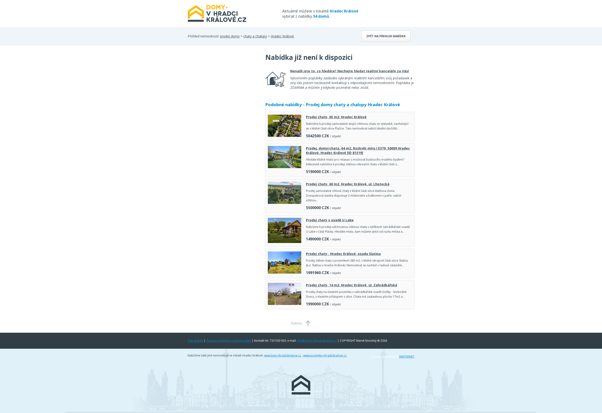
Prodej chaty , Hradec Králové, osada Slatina (343, 253)
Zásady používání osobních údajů (228, 341)
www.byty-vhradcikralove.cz (282, 355)
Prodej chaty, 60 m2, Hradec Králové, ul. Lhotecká (347, 184)
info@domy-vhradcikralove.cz (317, 341)
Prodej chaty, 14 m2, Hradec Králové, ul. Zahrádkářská (351, 285)
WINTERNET (406, 357)
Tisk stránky (195, 341)
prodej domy (230, 36)
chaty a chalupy (255, 36)
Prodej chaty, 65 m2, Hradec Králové (336, 117)
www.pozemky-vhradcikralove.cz (325, 355)
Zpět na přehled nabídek (386, 36)
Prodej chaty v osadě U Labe (330, 220)
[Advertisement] (223, 90)
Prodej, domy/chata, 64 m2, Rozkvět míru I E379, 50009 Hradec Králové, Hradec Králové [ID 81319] (358, 150)
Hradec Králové (282, 36)
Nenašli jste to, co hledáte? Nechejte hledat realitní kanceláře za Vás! (349, 71)
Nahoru (296, 323)
